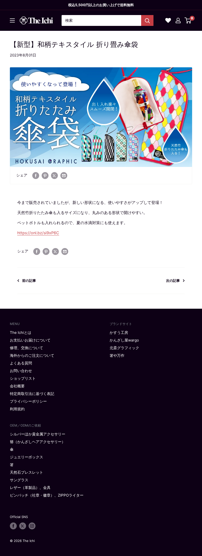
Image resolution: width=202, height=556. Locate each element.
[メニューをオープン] (12, 20)
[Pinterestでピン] (45, 175)
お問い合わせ (21, 370)
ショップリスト (23, 378)
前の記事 (29, 280)
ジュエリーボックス (26, 457)
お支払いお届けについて (30, 340)
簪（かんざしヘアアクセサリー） (37, 441)
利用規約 (17, 409)
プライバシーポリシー (28, 401)
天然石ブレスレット (26, 472)
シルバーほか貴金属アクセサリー (37, 434)
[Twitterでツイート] (54, 175)
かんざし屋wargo (124, 340)
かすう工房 (119, 332)
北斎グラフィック (124, 347)
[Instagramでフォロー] (32, 525)
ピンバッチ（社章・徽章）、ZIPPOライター (47, 495)
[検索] (147, 20)
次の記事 (173, 280)
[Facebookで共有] (35, 175)
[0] (188, 20)
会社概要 (17, 386)
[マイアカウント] (178, 20)
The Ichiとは (20, 332)
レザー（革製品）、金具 (30, 487)
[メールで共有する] (63, 175)
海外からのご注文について (32, 355)
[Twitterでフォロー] (22, 525)
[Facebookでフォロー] (13, 525)
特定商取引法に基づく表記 (32, 393)
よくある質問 (21, 363)
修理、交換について (26, 347)
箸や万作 (117, 355)
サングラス (19, 480)
